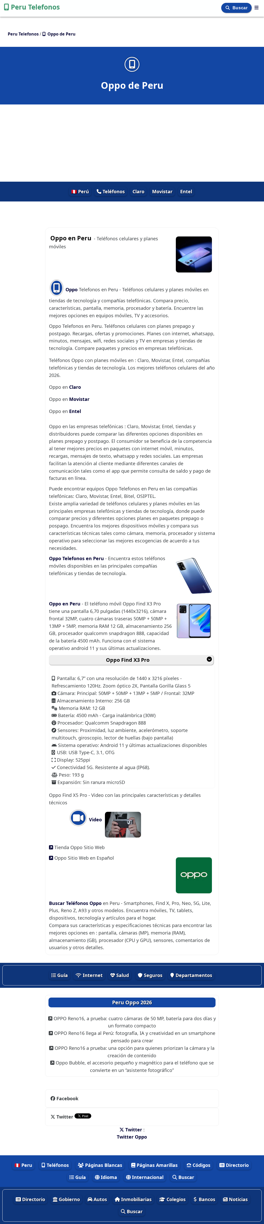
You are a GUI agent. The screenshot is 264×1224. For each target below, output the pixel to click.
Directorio (237, 1165)
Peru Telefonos (35, 7)
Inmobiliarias (136, 1199)
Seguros (152, 975)
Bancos (206, 1199)
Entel (186, 191)
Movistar (162, 191)
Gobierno (68, 1199)
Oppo (71, 289)
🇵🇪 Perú (80, 191)
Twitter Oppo (132, 1137)
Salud (122, 975)
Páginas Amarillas (156, 1165)
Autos (99, 1199)
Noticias (238, 1199)
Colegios (175, 1199)
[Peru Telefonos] (256, 7)
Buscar (241, 8)
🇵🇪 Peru (23, 1165)
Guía (62, 975)
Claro (138, 191)
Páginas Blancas (103, 1165)
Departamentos (193, 975)
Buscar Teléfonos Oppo (76, 903)
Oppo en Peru (65, 604)
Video (95, 819)
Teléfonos (113, 191)
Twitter (65, 1117)
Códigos (200, 1165)
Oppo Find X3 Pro (128, 659)
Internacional (147, 1177)
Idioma (108, 1177)
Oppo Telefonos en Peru (77, 558)
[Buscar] (228, 8)
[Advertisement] (132, 143)
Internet (92, 975)
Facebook (67, 1098)
